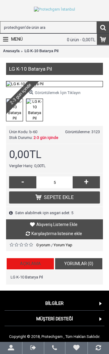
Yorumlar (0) (78, 263)
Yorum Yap (63, 245)
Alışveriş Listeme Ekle (57, 224)
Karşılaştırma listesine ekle (56, 233)
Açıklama (30, 263)
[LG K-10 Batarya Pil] (54, 84)
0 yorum (43, 245)
